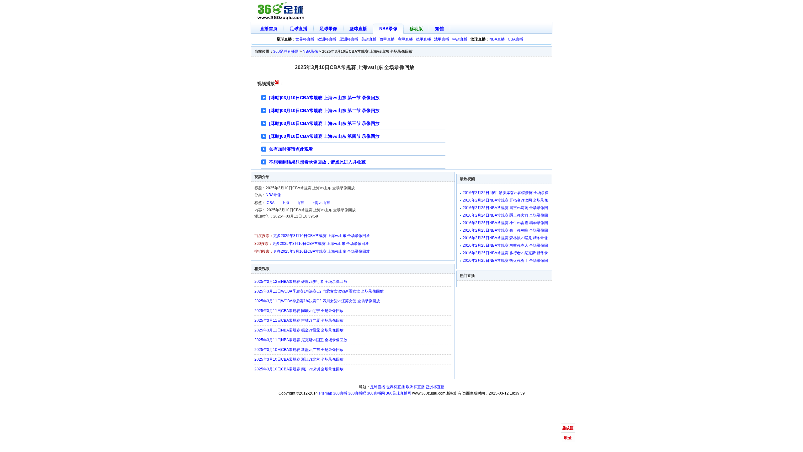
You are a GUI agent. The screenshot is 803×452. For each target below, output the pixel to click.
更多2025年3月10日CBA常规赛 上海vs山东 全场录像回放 (321, 236)
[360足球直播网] (281, 11)
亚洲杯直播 (348, 39)
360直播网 (376, 393)
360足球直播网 (286, 51)
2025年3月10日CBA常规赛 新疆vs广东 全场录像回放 (298, 349)
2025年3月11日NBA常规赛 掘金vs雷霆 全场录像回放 (298, 330)
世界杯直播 (304, 39)
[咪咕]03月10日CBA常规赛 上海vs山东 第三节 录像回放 (324, 123)
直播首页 (269, 28)
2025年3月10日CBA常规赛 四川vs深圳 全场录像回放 (298, 369)
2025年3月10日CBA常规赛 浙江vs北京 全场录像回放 (298, 359)
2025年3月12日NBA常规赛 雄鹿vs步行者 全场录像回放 (300, 281)
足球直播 (298, 28)
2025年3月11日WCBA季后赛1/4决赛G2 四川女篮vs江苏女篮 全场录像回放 (317, 301)
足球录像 (328, 28)
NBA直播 (497, 39)
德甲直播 (423, 39)
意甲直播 (405, 39)
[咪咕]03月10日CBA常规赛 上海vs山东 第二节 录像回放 (324, 110)
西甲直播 (387, 39)
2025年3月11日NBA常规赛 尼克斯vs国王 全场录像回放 (300, 340)
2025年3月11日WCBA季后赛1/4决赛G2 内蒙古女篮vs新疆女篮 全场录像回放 (319, 291)
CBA (270, 203)
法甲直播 (441, 39)
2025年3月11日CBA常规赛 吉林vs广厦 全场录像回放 (298, 320)
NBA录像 (388, 28)
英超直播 (368, 39)
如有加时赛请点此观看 (291, 149)
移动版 (416, 28)
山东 (300, 203)
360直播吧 (357, 393)
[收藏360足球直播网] (568, 437)
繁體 (439, 28)
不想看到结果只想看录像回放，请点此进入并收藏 (317, 161)
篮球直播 (358, 28)
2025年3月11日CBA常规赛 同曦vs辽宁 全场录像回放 (298, 311)
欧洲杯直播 (326, 39)
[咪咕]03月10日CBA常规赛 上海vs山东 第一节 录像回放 (324, 97)
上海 (285, 203)
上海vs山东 (320, 203)
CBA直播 (515, 39)
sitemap (325, 393)
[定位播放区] (568, 428)
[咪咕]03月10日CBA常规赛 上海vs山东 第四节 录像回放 (324, 136)
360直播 (340, 393)
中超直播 (459, 39)
